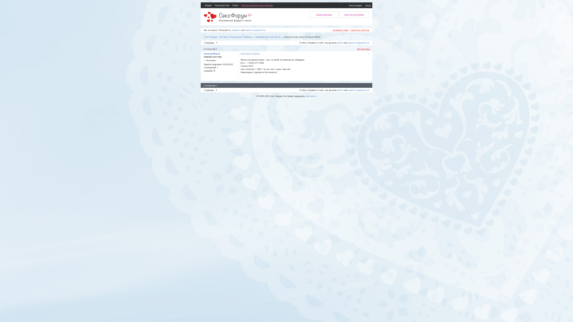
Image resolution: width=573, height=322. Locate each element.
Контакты (311, 96)
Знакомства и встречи (267, 36)
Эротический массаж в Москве (257, 5)
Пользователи (222, 5)
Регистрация (355, 5)
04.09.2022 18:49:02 (250, 53)
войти (340, 42)
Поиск (235, 5)
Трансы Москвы (324, 14)
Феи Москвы (363, 49)
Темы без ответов (359, 30)
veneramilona (212, 53)
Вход (368, 5)
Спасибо (208, 70)
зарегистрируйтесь (255, 30)
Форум (208, 5)
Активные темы (340, 30)
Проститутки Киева (354, 14)
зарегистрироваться (358, 42)
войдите (236, 30)
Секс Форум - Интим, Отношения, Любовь (228, 36)
